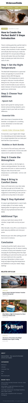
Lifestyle (9, 7)
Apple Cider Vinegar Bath (13, 130)
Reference (24, 7)
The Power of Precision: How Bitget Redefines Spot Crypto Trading (12, 338)
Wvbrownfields (14, 2)
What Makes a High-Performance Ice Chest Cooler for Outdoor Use (14, 314)
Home (2, 7)
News (16, 7)
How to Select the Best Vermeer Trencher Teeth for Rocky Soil (13, 383)
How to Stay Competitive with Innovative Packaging (11, 394)
